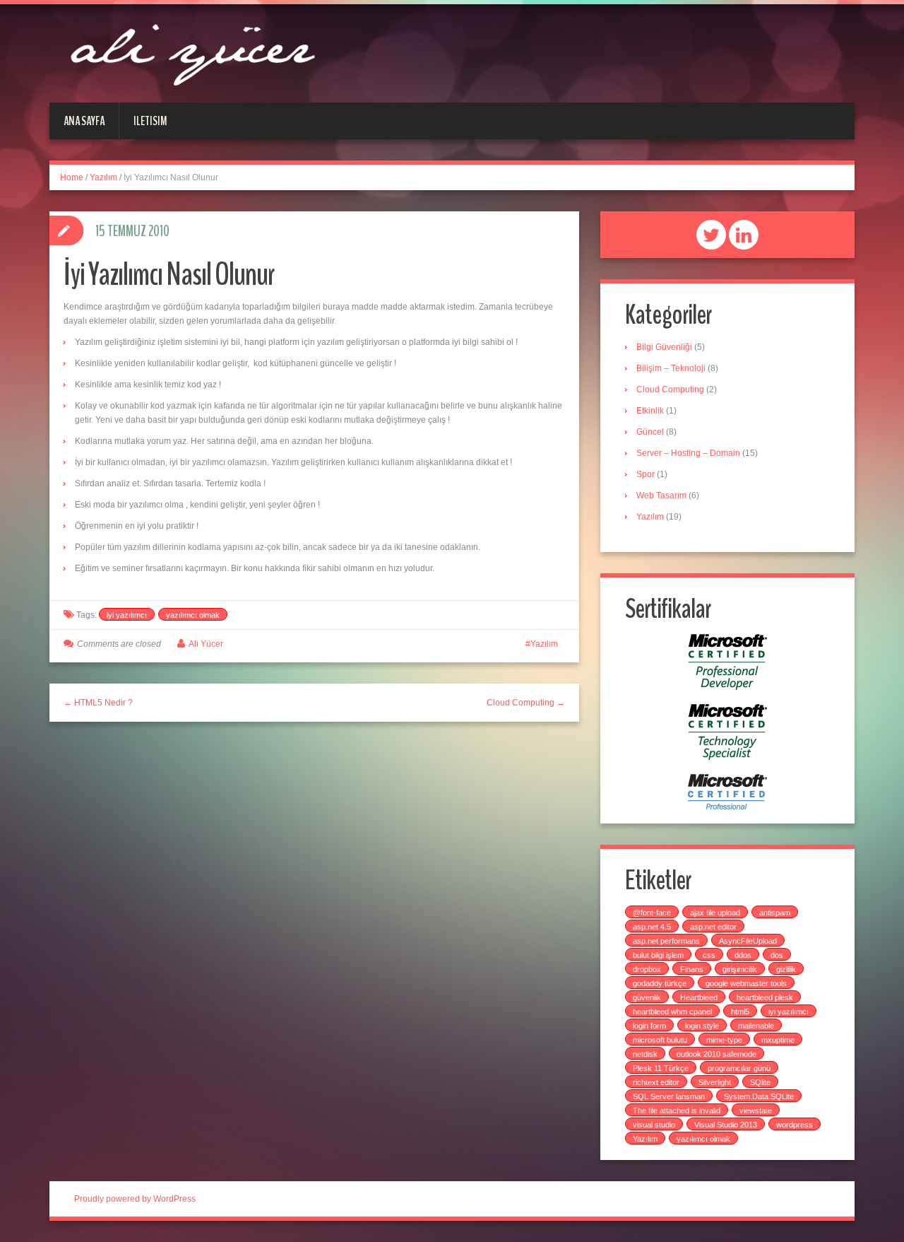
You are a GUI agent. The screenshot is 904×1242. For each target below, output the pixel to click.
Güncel (650, 432)
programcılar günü (739, 1068)
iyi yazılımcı (127, 615)
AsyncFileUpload (748, 941)
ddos (742, 955)
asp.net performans (666, 941)
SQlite (760, 1082)
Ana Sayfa (84, 120)
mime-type (724, 1040)
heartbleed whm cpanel (672, 1011)
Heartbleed (699, 997)
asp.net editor (713, 926)
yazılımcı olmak (193, 615)
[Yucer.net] (190, 52)
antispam (774, 912)
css (709, 955)
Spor (645, 474)
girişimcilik (739, 969)
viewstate (755, 1110)
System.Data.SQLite (759, 1096)
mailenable (756, 1025)
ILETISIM (150, 120)
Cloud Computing (670, 389)
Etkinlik (650, 411)
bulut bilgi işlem (658, 955)
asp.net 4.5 (652, 926)
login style (702, 1025)
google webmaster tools (746, 983)
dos (777, 955)
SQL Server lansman (669, 1096)
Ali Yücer (206, 644)
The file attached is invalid (676, 1110)
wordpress (794, 1124)
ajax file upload (715, 912)
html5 (740, 1011)
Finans (691, 969)
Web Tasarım (661, 495)
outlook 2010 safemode (716, 1054)
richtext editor (656, 1082)
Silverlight (714, 1082)
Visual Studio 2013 (725, 1124)
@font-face (652, 912)
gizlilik (786, 969)
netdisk (645, 1054)
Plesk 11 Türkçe (661, 1068)
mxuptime (778, 1040)
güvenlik (647, 997)
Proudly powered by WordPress (135, 1199)
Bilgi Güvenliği (664, 347)
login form (649, 1025)
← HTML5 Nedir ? (98, 703)
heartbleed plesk (765, 997)
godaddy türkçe (659, 983)
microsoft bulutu (660, 1040)
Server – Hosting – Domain (688, 453)
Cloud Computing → (526, 703)
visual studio (654, 1124)
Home (71, 177)
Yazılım (103, 177)
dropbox (647, 969)
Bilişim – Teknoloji (671, 368)
